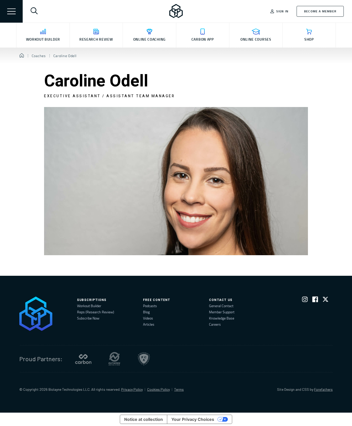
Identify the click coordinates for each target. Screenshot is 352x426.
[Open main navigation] (11, 11)
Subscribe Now (88, 318)
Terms (179, 389)
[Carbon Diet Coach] (83, 359)
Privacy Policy (132, 389)
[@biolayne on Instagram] (305, 300)
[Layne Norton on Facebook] (315, 300)
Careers (215, 324)
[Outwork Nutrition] (114, 359)
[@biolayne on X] (325, 300)
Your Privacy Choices (192, 419)
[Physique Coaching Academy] (143, 359)
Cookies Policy (158, 389)
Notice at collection (143, 419)
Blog (146, 311)
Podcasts (150, 305)
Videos (148, 318)
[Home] (21, 56)
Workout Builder (89, 305)
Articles (148, 324)
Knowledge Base (221, 318)
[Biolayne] (176, 11)
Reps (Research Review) (95, 311)
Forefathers (323, 389)
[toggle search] (34, 11)
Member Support (221, 311)
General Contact (221, 305)
